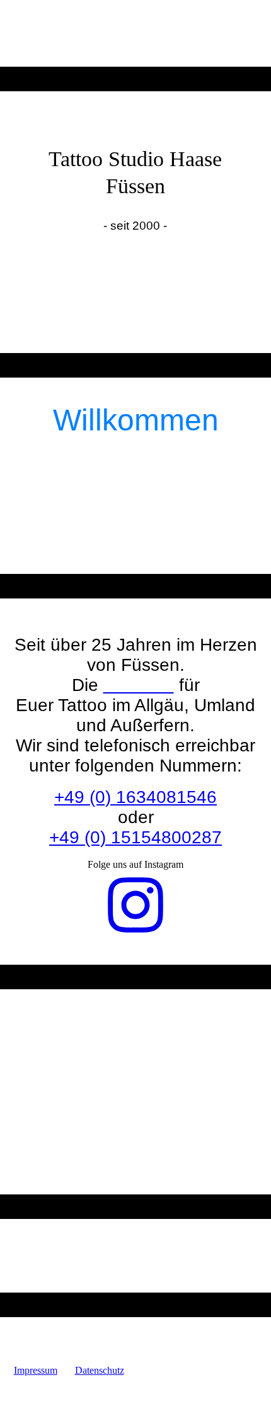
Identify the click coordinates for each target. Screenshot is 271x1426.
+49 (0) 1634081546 (135, 797)
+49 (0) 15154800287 (135, 837)
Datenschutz (99, 1370)
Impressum (35, 1370)
